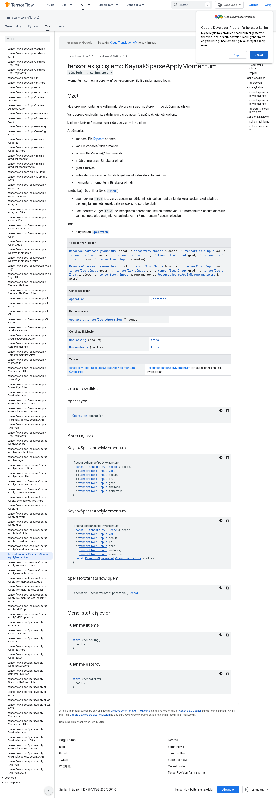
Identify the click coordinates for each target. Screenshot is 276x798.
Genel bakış (13, 26)
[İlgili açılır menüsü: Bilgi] (72, 5)
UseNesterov (78, 347)
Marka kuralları (177, 766)
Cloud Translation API (123, 42)
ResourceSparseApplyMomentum (92, 251)
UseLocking (77, 340)
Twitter (63, 759)
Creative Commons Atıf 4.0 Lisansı (131, 710)
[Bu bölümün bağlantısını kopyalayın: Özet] (83, 96)
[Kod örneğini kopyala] (227, 410)
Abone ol (228, 789)
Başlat (259, 55)
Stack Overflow (177, 759)
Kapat (238, 55)
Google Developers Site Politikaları (90, 714)
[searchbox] (27, 39)
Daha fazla (133, 5)
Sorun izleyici (176, 746)
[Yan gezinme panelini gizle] (49, 791)
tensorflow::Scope (148, 251)
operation (77, 299)
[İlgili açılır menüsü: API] (90, 5)
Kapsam (98, 139)
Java (61, 26)
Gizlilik (75, 789)
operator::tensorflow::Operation (95, 319)
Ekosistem (106, 5)
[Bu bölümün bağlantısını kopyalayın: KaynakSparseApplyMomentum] (131, 448)
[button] (26, 777)
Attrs (111, 191)
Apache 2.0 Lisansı (190, 710)
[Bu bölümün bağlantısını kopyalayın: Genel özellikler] (106, 389)
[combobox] (191, 5)
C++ (47, 26)
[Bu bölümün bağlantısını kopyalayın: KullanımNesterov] (105, 664)
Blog (62, 746)
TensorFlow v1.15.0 (22, 17)
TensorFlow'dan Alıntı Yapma (186, 772)
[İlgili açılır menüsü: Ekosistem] (118, 5)
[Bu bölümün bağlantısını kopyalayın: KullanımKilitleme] (104, 625)
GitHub (253, 5)
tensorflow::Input (199, 251)
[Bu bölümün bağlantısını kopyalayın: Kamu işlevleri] (103, 436)
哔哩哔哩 (65, 766)
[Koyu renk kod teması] (221, 410)
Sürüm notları (176, 753)
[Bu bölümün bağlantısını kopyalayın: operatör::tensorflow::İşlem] (123, 578)
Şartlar (63, 789)
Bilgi (64, 5)
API (83, 5)
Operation (100, 232)
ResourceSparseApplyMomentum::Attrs (186, 274)
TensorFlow (74, 56)
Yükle (50, 5)
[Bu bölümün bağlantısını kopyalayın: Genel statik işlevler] (116, 613)
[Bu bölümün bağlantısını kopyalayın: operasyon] (92, 401)
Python (33, 26)
